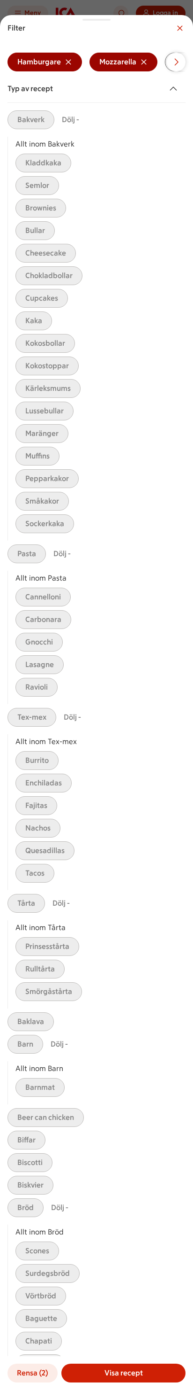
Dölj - (70, 119)
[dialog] (96, 702)
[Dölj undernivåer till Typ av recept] (175, 89)
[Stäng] (180, 28)
